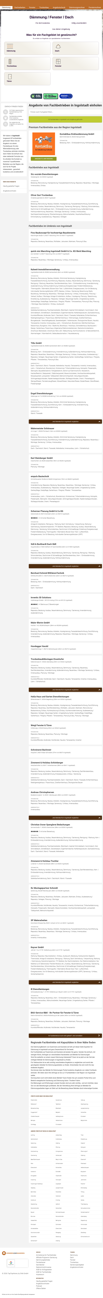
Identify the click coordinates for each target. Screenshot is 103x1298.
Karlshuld (33, 1194)
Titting (82, 1186)
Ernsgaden (34, 1169)
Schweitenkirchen (85, 1202)
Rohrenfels (59, 1161)
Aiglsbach (58, 1177)
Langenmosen (59, 1182)
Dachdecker (40, 1259)
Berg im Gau (59, 1153)
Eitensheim (34, 1161)
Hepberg (33, 1182)
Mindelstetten (34, 1222)
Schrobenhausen (60, 1206)
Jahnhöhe (83, 1173)
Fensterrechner (95, 7)
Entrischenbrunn (85, 1230)
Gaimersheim (34, 1133)
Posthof (83, 1177)
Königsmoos (59, 1145)
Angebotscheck (59, 7)
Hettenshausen (85, 1161)
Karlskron (33, 1165)
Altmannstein (59, 1157)
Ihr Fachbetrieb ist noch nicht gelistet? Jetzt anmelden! (65, 1029)
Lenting (33, 1129)
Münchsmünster (35, 1226)
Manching (33, 1137)
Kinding (58, 1194)
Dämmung (6, 7)
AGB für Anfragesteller (44, 1264)
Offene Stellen (41, 1282)
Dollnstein (58, 1218)
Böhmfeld (33, 1186)
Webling (83, 1149)
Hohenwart (59, 1149)
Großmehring (34, 1145)
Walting (58, 1137)
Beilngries (58, 1214)
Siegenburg (84, 1214)
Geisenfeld (33, 1230)
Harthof (58, 1198)
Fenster (32, 7)
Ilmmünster (84, 1218)
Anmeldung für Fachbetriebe (46, 1249)
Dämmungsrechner (77, 7)
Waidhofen (59, 1169)
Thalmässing (84, 1198)
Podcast (39, 1280)
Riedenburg (84, 1133)
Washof (83, 1137)
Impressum (40, 1268)
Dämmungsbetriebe (43, 1254)
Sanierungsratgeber (77, 1259)
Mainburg (58, 1230)
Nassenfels (34, 1214)
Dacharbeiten (19, 7)
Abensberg (84, 1210)
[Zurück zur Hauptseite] (17, 1247)
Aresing (58, 1234)
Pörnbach (33, 1218)
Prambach (83, 1157)
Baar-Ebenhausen (35, 1153)
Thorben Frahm (74, 1074)
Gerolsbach (84, 1222)
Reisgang (58, 1226)
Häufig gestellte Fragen (11, 180)
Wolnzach (58, 1173)
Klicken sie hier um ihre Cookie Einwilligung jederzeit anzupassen (18, 1288)
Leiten (82, 1190)
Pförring (58, 1141)
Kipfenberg (59, 1133)
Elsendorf (83, 1153)
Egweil (32, 1206)
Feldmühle (84, 1169)
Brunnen (33, 1210)
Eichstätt (58, 1165)
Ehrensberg (84, 1182)
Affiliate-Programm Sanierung (46, 1251)
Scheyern (83, 1141)
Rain (32, 1157)
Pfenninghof (84, 1145)
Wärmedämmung (9, 142)
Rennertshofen (60, 1210)
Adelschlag (59, 1129)
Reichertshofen (35, 1202)
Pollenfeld (58, 1186)
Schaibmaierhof (85, 1206)
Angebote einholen (9, 185)
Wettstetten (34, 1141)
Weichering (34, 1149)
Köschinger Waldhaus (37, 1177)
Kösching (33, 1173)
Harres (82, 1194)
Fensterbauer (40, 1256)
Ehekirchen (59, 1222)
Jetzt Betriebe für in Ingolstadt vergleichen (65, 415)
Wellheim (58, 1190)
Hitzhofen (33, 1190)
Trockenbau (44, 7)
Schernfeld (58, 1202)
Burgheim (83, 1165)
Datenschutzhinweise (43, 1261)
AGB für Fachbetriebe (43, 1266)
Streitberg (83, 1226)
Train (82, 1129)
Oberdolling (34, 1198)
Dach (72, 1251)
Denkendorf (34, 1234)
